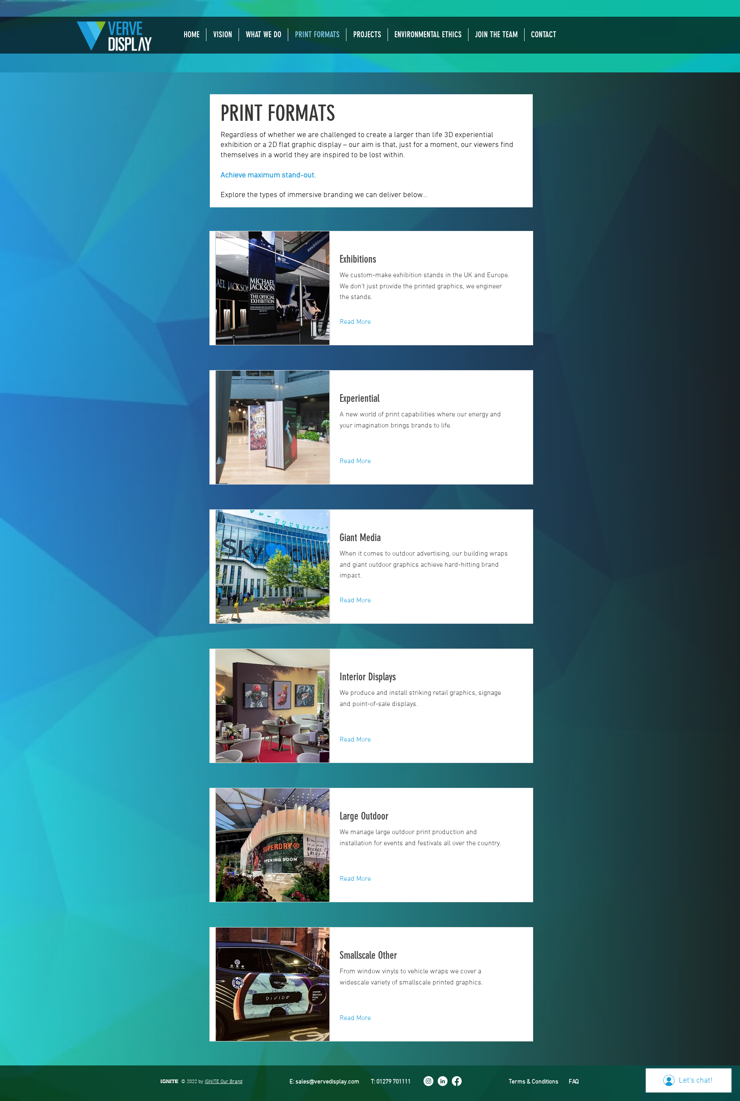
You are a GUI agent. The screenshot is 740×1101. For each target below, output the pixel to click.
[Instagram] (428, 1081)
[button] (263, 34)
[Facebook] (457, 1081)
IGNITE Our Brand (223, 1082)
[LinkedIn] (443, 1081)
